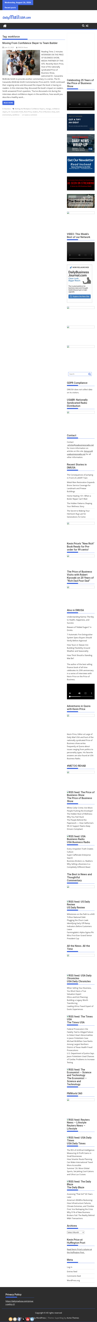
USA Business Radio (78, 842)
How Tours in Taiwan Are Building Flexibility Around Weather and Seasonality (78, 648)
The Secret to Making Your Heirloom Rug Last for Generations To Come (78, 513)
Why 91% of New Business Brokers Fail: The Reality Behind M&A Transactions (80, 1215)
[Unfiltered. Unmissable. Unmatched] (5, 25)
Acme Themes (73, 1318)
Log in (69, 1267)
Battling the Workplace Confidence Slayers (30, 109)
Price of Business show (47, 112)
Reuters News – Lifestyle (76, 1127)
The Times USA (75, 1022)
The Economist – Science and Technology (77, 1081)
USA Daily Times (76, 1143)
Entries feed (72, 1271)
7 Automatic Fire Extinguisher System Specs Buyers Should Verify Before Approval (80, 637)
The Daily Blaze (75, 1187)
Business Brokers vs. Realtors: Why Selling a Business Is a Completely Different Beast (80, 864)
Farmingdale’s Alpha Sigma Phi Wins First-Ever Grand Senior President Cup (80, 935)
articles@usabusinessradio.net (80, 445)
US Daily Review (76, 907)
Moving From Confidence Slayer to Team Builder (30, 43)
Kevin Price (28, 112)
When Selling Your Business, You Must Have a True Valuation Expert (79, 991)
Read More (8, 103)
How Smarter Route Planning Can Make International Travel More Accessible (80, 1162)
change (48, 109)
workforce (15, 115)
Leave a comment (31, 115)
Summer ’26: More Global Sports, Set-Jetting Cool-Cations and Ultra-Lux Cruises (80, 1171)
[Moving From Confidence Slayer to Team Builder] (21, 51)
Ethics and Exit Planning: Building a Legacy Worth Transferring (77, 1000)
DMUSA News (23, 47)
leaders (35, 112)
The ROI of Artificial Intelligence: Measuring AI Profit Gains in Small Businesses (81, 1153)
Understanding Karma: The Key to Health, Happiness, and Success (80, 619)
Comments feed (74, 1276)
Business (7, 109)
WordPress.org (73, 1280)
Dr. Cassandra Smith (15, 112)
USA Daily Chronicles (79, 981)
